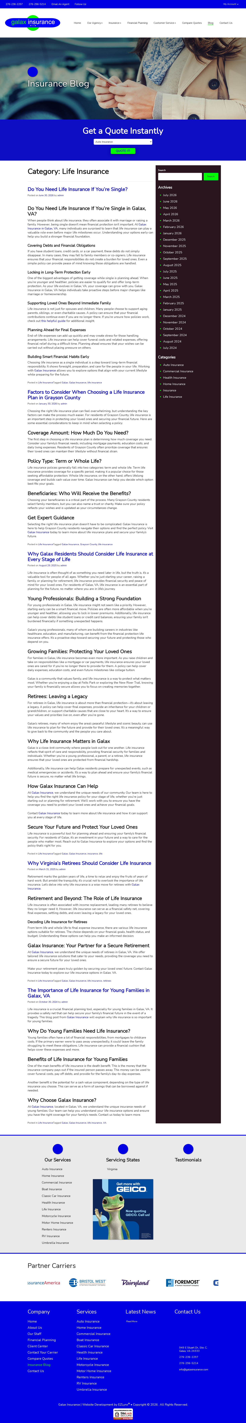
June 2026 (170, 201)
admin (60, 195)
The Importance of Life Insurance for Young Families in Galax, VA (89, 993)
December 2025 (174, 240)
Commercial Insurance (178, 371)
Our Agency (94, 23)
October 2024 (172, 329)
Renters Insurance (54, 1229)
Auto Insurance (173, 365)
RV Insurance (51, 1236)
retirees (107, 980)
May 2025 (170, 284)
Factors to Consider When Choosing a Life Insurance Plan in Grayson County (86, 395)
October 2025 (172, 252)
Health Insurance (174, 378)
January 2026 (172, 233)
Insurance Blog (39, 1365)
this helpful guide (53, 321)
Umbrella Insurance (55, 1242)
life (100, 853)
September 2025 (175, 259)
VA (104, 1122)
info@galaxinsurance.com (193, 1369)
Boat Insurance (52, 1189)
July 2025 (170, 271)
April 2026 (170, 214)
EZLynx (123, 1405)
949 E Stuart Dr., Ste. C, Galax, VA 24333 (193, 1349)
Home (77, 23)
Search (162, 170)
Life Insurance (45, 382)
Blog (210, 23)
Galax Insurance (45, 370)
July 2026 (170, 195)
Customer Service (164, 23)
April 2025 (170, 291)
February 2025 (173, 303)
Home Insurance (174, 384)
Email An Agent (60, 4)
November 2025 (174, 246)
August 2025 (172, 265)
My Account (230, 4)
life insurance (95, 382)
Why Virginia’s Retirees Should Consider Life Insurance (89, 863)
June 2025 (170, 278)
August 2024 (172, 341)
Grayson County (88, 544)
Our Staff (34, 1334)
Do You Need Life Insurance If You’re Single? (78, 189)
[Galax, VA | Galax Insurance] (32, 23)
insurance (93, 853)
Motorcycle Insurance (56, 1216)
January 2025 (172, 310)
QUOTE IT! (123, 151)
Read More (131, 1321)
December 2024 (174, 316)
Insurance (114, 23)
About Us (35, 1327)
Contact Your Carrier (43, 1352)
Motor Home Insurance (57, 1222)
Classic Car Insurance (56, 1196)
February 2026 (173, 227)
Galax (65, 382)
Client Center (38, 1346)
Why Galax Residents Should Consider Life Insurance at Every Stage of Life (90, 556)
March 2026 (171, 221)
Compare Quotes (192, 23)
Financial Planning (137, 23)
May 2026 (170, 208)
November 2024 (174, 322)
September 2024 (175, 335)
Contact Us (226, 23)
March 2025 (171, 297)
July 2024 (170, 348)
